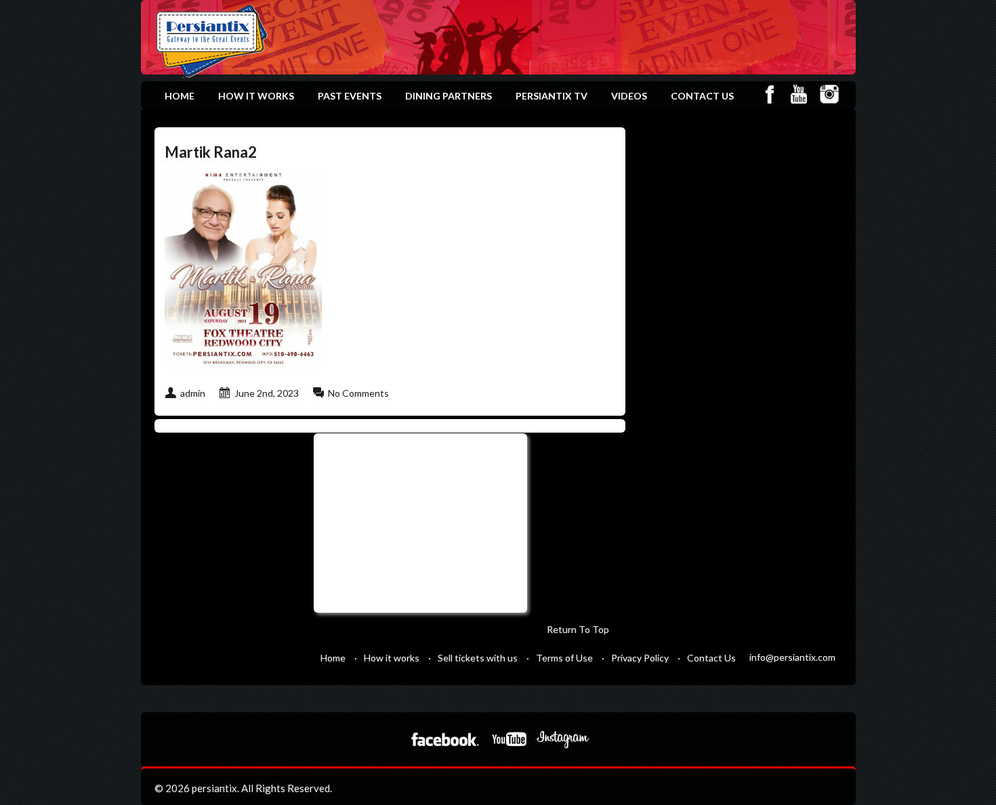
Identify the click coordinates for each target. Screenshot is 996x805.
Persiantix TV (551, 96)
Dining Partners (448, 96)
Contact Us (702, 96)
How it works (256, 96)
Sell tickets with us (478, 657)
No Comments (358, 393)
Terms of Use (564, 657)
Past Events (349, 96)
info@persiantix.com (792, 657)
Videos (629, 96)
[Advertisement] (418, 521)
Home (179, 96)
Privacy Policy (640, 657)
